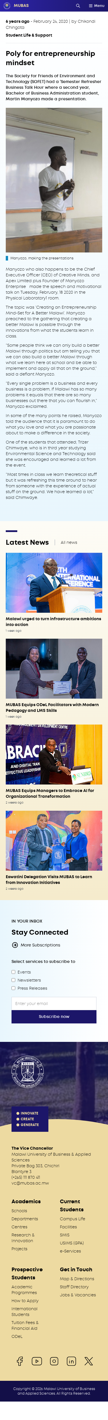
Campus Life (72, 1218)
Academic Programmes (24, 1289)
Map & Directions (77, 1278)
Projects (19, 1248)
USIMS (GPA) (72, 1243)
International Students (24, 1311)
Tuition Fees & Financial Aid (25, 1325)
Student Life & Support (29, 35)
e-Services (70, 1251)
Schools (19, 1210)
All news (69, 542)
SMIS (64, 1235)
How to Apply (25, 1300)
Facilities (68, 1226)
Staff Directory (74, 1286)
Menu (99, 5)
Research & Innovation (23, 1237)
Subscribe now (54, 1016)
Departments (25, 1218)
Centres (19, 1226)
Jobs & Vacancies (78, 1295)
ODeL (17, 1336)
